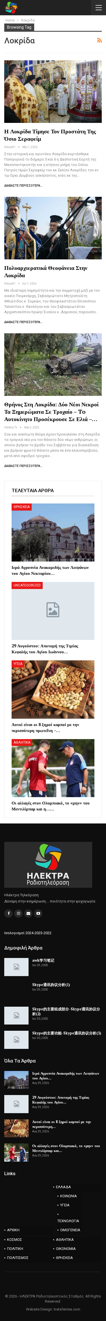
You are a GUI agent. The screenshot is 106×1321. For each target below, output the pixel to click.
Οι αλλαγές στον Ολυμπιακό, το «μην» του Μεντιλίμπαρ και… (66, 1148)
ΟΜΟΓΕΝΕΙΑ (70, 1230)
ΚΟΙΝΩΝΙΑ (68, 1196)
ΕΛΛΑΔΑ (63, 1187)
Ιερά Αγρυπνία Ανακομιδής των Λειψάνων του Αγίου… (65, 1076)
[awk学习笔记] (16, 967)
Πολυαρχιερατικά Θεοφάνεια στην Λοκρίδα (45, 271)
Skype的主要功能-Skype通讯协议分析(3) (66, 1033)
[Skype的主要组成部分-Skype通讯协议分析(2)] (16, 1016)
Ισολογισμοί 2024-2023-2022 (27, 933)
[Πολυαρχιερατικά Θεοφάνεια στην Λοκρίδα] (53, 228)
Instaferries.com (67, 1309)
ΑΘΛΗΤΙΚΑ (22, 742)
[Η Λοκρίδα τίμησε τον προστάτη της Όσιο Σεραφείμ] (53, 91)
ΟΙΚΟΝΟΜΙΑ (66, 1249)
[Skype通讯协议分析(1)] (16, 991)
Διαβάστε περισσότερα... (23, 185)
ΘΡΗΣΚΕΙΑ (22, 507)
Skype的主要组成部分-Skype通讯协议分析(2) (66, 1011)
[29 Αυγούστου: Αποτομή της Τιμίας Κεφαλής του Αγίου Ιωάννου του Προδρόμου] (53, 611)
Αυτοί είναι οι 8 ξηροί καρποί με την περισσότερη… (61, 1124)
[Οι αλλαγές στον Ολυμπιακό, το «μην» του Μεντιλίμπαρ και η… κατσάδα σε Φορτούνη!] (53, 768)
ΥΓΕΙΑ (18, 664)
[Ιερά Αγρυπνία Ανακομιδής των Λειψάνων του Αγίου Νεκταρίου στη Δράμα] (53, 532)
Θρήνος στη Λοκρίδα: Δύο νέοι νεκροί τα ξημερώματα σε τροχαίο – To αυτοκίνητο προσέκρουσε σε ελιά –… (51, 411)
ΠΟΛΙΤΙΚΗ (15, 1249)
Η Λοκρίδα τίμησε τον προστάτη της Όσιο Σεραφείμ (50, 134)
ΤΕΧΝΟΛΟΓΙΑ (68, 1221)
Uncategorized (27, 585)
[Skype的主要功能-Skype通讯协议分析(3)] (16, 1040)
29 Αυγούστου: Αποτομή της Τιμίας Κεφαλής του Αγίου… (60, 1100)
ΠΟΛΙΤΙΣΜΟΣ (18, 1258)
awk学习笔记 (43, 960)
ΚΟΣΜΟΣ (14, 1239)
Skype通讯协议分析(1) (51, 984)
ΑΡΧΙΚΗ (13, 1230)
